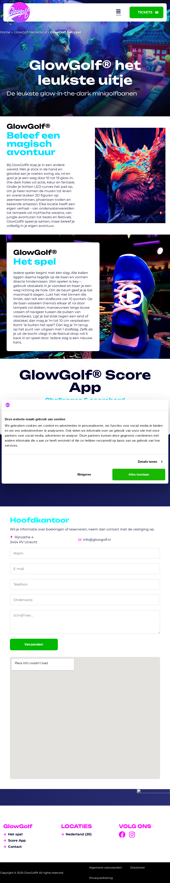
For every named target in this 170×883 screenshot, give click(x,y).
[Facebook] (122, 834)
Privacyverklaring (101, 877)
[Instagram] (132, 834)
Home (5, 32)
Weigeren (84, 474)
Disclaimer (137, 867)
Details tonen (147, 461)
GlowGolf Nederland (30, 32)
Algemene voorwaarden (105, 867)
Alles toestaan (139, 474)
